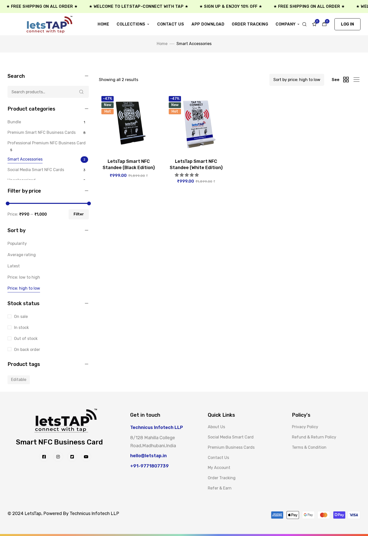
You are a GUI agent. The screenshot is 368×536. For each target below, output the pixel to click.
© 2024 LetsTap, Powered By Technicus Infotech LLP (63, 513)
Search (81, 92)
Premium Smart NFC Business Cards (42, 132)
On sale (20, 316)
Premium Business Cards (231, 447)
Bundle (14, 122)
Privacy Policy (305, 426)
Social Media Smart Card (231, 437)
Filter (79, 214)
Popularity (17, 243)
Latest (14, 266)
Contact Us (170, 24)
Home (103, 24)
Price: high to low (24, 288)
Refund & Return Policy (314, 437)
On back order (26, 349)
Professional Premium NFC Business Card (47, 143)
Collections (131, 24)
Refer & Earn (220, 488)
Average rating (22, 254)
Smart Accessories (25, 159)
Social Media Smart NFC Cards (36, 169)
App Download (208, 24)
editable (18, 379)
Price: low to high (24, 277)
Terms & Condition (309, 447)
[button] (347, 24)
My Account (219, 467)
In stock (21, 327)
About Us (216, 426)
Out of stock (25, 338)
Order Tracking (250, 24)
